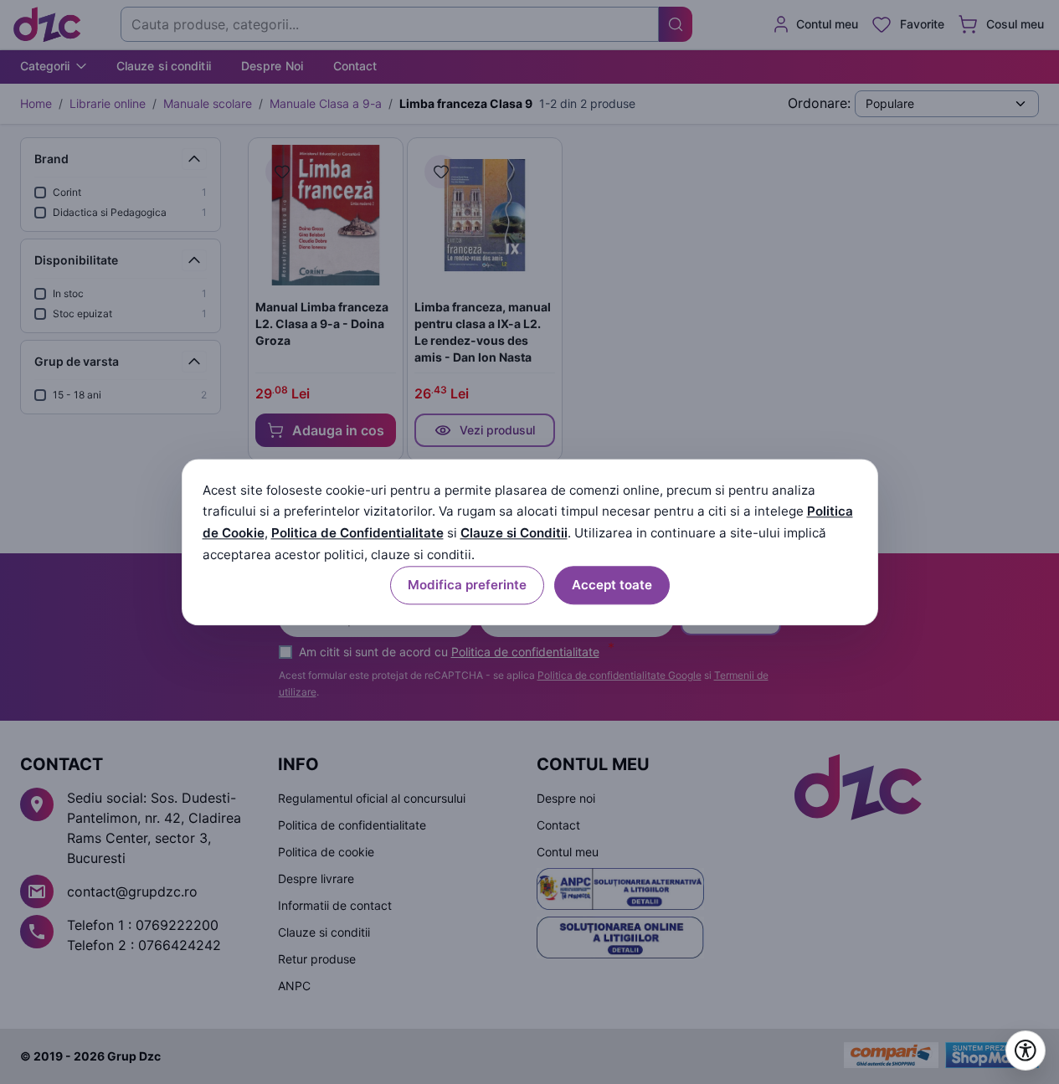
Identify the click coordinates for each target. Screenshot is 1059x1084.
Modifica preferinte (467, 585)
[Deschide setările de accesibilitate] (1025, 1050)
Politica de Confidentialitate (357, 534)
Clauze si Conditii (514, 534)
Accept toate (612, 585)
